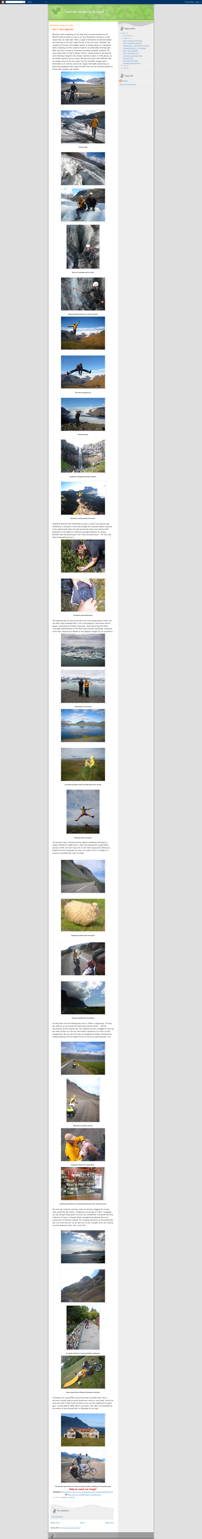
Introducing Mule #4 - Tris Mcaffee (134, 48)
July (125, 65)
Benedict (125, 81)
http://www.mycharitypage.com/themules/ (84, 1495)
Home (82, 1523)
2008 (123, 33)
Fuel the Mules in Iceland (84, 12)
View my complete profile (127, 84)
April (125, 68)
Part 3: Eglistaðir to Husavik (132, 43)
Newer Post (55, 1523)
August (125, 38)
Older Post (109, 1523)
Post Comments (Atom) (71, 1528)
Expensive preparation (130, 61)
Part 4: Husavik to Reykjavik (132, 40)
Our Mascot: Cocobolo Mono (132, 56)
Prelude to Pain (128, 58)
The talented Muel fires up (131, 63)
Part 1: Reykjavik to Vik (131, 53)
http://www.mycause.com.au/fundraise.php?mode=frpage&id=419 (87, 1492)
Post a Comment (57, 1516)
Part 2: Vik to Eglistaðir (130, 51)
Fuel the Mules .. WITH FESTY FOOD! (136, 46)
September (127, 36)
